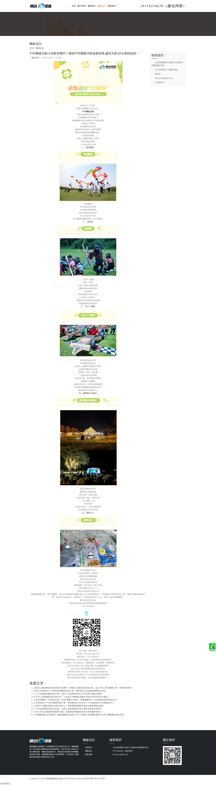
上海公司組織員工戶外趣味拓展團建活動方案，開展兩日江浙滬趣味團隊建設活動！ (71, 690)
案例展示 (92, 5)
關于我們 (82, 5)
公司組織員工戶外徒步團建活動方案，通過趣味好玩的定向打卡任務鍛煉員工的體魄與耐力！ (75, 702)
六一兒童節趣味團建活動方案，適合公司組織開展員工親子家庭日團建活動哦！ (69, 693)
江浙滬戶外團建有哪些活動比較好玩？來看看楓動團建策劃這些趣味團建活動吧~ (69, 705)
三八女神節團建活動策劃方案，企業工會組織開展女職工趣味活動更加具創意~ (68, 708)
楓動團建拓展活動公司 (56, 778)
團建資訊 (102, 5)
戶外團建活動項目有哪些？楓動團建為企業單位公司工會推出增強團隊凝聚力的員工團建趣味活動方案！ (80, 714)
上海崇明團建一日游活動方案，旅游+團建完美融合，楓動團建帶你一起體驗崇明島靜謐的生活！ (76, 699)
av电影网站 (5, 783)
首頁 (74, 5)
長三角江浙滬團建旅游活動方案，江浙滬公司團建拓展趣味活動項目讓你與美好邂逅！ (72, 696)
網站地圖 (88, 754)
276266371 (159, 82)
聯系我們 (112, 5)
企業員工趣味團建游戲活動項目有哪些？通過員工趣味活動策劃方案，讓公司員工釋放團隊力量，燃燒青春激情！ (84, 687)
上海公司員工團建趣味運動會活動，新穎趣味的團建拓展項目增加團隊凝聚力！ (69, 711)
